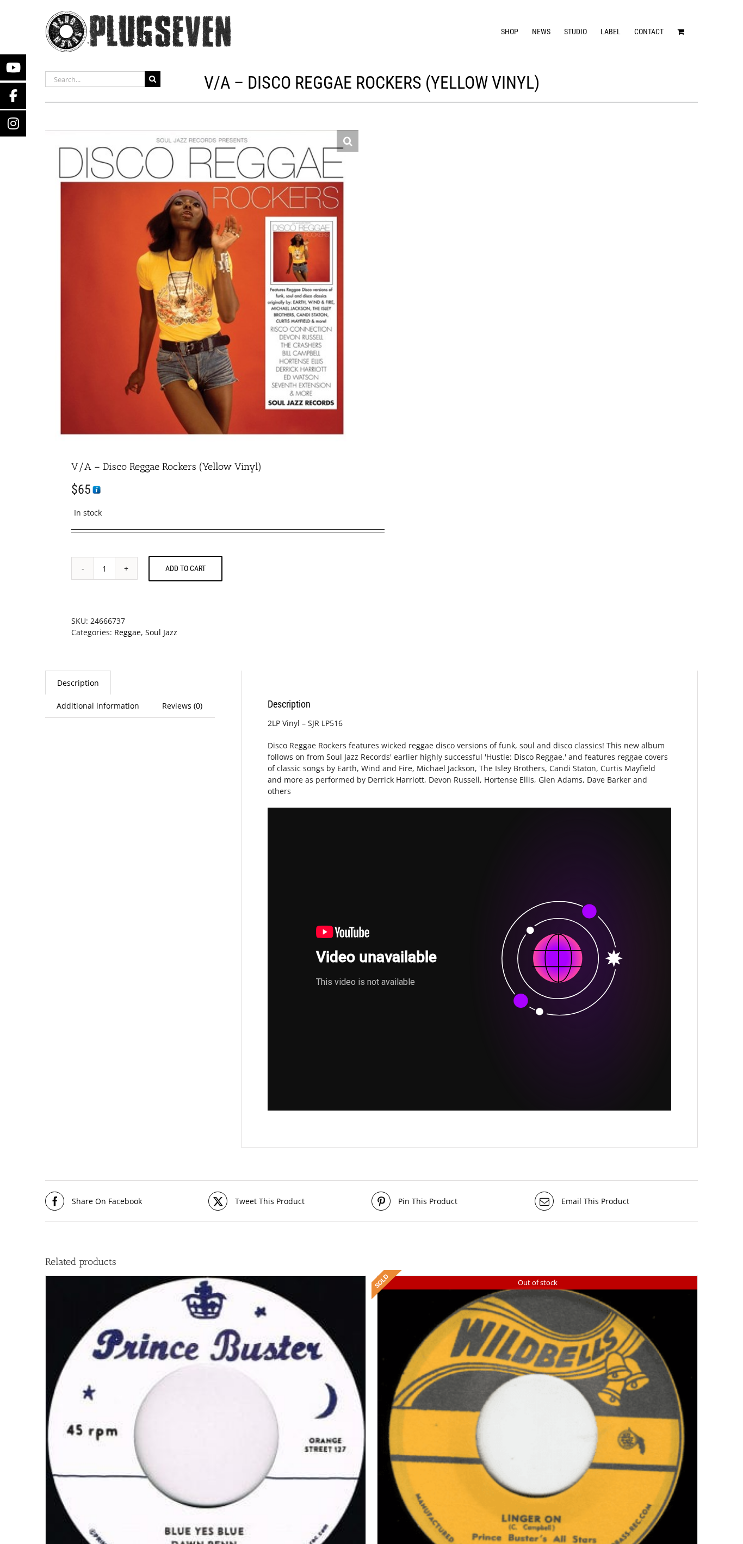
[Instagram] (13, 123)
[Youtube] (13, 67)
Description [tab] (78, 683)
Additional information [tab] (98, 705)
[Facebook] (13, 96)
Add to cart (185, 568)
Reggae (127, 632)
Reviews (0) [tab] (182, 705)
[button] (347, 141)
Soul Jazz (161, 632)
